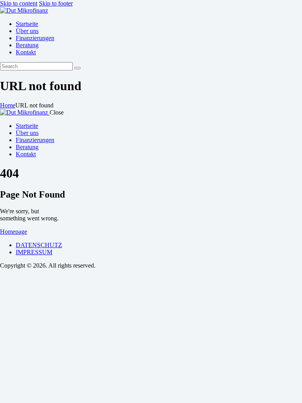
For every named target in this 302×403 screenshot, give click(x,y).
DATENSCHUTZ (39, 245)
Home (7, 105)
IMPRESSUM (34, 252)
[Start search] (77, 68)
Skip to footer (56, 3)
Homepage (13, 231)
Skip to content (18, 3)
